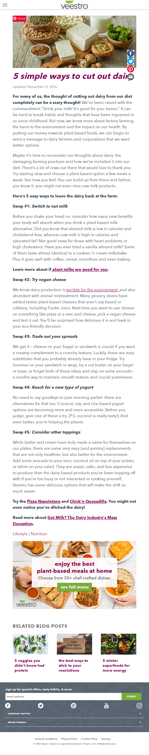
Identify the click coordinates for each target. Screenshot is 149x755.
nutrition (39, 533)
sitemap (105, 738)
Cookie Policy (89, 738)
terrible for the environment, (93, 289)
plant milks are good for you (79, 269)
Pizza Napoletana (43, 501)
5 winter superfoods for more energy (116, 665)
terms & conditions (46, 738)
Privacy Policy (69, 738)
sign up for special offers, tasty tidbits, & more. (39, 689)
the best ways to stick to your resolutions (73, 665)
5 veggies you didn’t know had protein (30, 665)
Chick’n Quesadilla (88, 501)
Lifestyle (20, 533)
